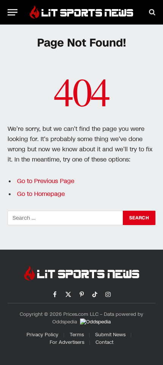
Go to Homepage (41, 194)
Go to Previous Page (45, 181)
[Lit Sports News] (81, 12)
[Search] (151, 12)
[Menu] (12, 12)
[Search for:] (66, 218)
